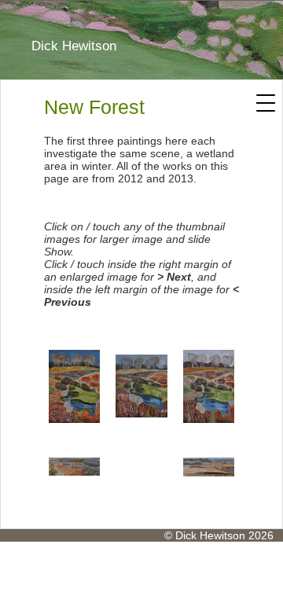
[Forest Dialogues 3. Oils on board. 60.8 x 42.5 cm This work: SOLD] (209, 386)
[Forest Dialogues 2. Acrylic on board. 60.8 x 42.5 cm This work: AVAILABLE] (74, 386)
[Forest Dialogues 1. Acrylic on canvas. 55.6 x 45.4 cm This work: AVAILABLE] (141, 386)
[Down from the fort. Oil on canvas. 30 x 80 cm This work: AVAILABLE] (74, 467)
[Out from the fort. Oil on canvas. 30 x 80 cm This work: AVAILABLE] (209, 467)
